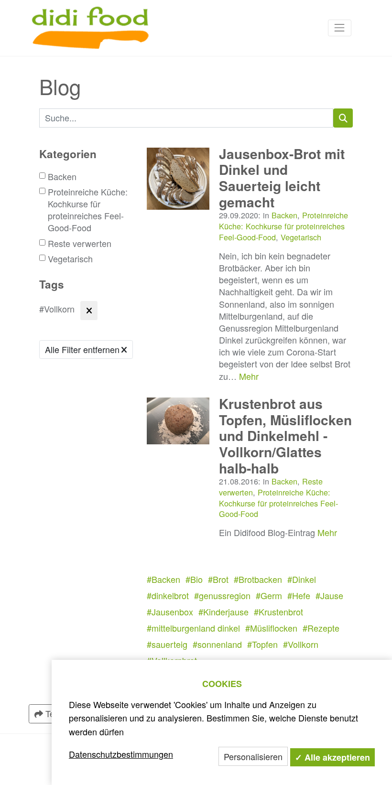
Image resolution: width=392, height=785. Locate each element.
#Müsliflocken (271, 628)
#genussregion (222, 595)
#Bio (194, 579)
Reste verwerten (79, 243)
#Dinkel (301, 579)
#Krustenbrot (278, 611)
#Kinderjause (223, 611)
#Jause (329, 595)
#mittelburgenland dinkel (193, 628)
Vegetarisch (70, 259)
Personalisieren (253, 756)
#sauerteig (167, 644)
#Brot (218, 579)
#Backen (163, 579)
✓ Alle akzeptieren (332, 757)
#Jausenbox (170, 611)
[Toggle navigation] (339, 28)
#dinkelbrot (168, 595)
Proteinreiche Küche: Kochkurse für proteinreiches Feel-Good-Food (88, 210)
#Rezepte (321, 628)
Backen (62, 177)
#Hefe (298, 595)
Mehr (249, 376)
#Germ (269, 595)
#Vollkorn (300, 644)
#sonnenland (217, 644)
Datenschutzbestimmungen (121, 754)
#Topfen (262, 644)
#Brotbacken (258, 579)
